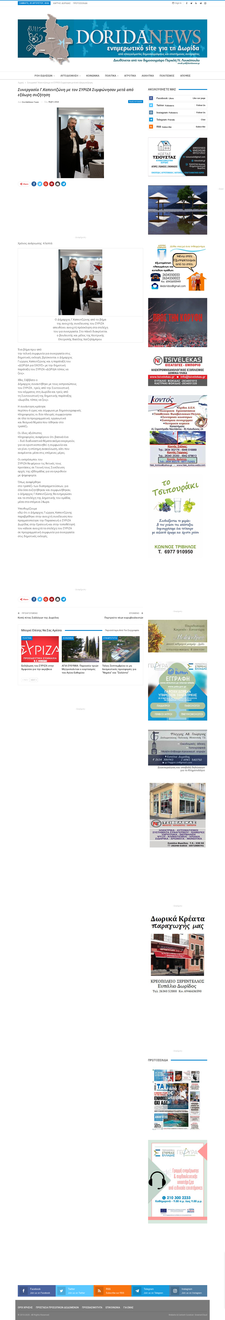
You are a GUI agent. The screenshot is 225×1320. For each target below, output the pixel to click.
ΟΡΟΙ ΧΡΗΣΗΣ (25, 1307)
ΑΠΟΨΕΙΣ (185, 75)
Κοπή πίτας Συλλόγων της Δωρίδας (38, 617)
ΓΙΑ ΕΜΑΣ (128, 1307)
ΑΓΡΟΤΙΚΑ (130, 75)
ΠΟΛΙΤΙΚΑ (110, 75)
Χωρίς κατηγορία (135, 101)
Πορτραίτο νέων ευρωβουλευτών (123, 617)
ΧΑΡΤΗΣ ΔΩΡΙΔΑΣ (62, 3)
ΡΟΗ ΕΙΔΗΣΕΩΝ (43, 75)
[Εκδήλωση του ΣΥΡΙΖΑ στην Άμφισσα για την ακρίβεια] (40, 649)
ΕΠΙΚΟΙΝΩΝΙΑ (113, 1307)
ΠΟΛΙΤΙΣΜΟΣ (167, 75)
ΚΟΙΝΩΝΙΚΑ (92, 75)
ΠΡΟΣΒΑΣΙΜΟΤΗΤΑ (92, 1307)
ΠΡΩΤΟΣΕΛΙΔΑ (80, 3)
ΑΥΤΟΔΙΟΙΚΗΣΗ (69, 75)
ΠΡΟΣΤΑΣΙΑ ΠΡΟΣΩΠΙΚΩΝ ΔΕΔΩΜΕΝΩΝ (57, 1307)
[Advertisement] (80, 212)
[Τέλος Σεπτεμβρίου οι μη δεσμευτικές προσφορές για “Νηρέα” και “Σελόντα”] (121, 649)
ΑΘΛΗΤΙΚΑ (148, 75)
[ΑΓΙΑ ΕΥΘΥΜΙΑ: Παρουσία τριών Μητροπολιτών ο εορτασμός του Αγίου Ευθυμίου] (80, 649)
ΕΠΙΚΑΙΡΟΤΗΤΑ (110, 638)
